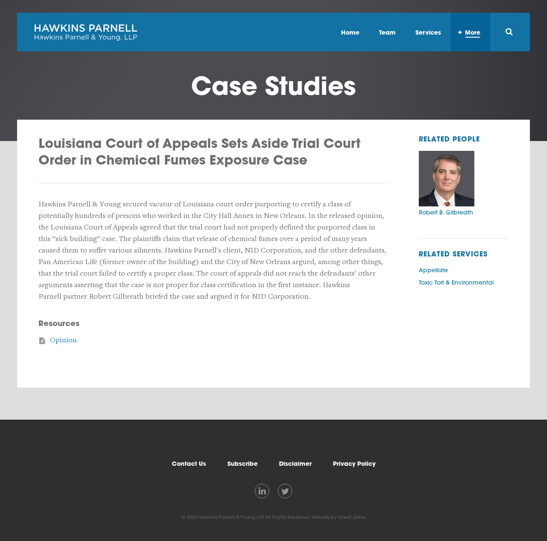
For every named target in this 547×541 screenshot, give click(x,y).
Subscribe (242, 464)
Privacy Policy (354, 464)
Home (350, 32)
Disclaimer (295, 464)
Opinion (63, 339)
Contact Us (189, 464)
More (472, 32)
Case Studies (273, 86)
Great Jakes (352, 517)
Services (428, 32)
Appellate (433, 270)
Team (387, 32)
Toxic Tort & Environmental (456, 282)
